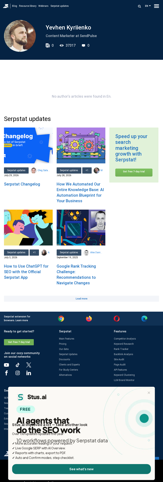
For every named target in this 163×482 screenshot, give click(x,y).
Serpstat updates (59, 6)
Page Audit (120, 364)
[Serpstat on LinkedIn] (31, 374)
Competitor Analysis (125, 338)
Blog (14, 6)
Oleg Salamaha (44, 170)
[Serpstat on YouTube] (9, 366)
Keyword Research (124, 344)
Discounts (64, 359)
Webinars (43, 6)
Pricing (62, 344)
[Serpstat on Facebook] (9, 374)
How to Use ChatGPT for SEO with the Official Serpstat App (26, 272)
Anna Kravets (49, 252)
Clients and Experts (69, 364)
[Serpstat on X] (31, 366)
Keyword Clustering (124, 375)
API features (120, 369)
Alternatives (65, 375)
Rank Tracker (121, 349)
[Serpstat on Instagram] (20, 374)
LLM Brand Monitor (124, 380)
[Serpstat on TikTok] (20, 366)
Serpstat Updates (68, 354)
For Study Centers (68, 369)
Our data (64, 349)
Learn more (22, 320)
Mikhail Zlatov (101, 170)
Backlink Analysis (123, 354)
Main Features (66, 338)
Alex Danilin (96, 252)
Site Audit (119, 359)
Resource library (27, 6)
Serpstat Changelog (22, 184)
